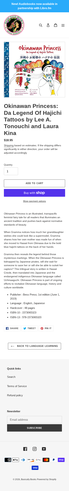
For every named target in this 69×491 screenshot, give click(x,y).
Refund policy (15, 395)
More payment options (34, 201)
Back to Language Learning (37, 346)
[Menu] (63, 25)
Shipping (9, 145)
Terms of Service (17, 386)
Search (11, 376)
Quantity (8, 164)
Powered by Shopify (46, 479)
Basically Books (28, 479)
